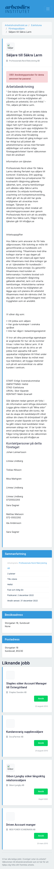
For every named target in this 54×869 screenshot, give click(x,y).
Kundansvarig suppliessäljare (24, 731)
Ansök (41, 698)
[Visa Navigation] (48, 9)
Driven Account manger (21, 824)
